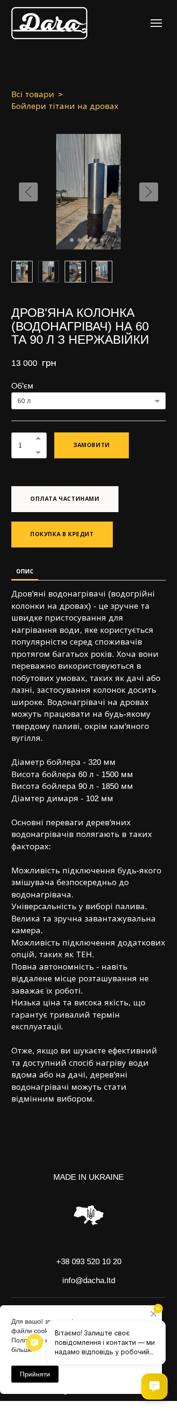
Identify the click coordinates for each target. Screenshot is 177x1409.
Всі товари (32, 94)
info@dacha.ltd (88, 1280)
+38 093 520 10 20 (88, 1261)
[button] (38, 438)
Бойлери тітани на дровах (64, 106)
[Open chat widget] (154, 1386)
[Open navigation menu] (156, 23)
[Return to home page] (49, 23)
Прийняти (35, 1374)
